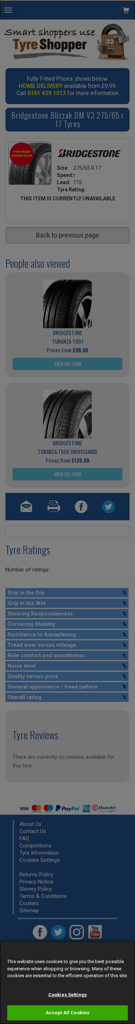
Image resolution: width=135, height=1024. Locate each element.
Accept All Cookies (67, 1012)
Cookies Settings (67, 994)
